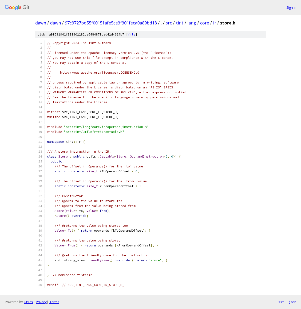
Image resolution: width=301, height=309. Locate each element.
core (204, 23)
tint (179, 23)
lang (191, 23)
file (131, 34)
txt (281, 302)
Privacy (41, 302)
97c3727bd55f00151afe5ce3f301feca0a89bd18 (111, 23)
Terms (54, 302)
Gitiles (28, 302)
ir (214, 23)
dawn (40, 23)
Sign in (291, 7)
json (292, 302)
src (169, 23)
